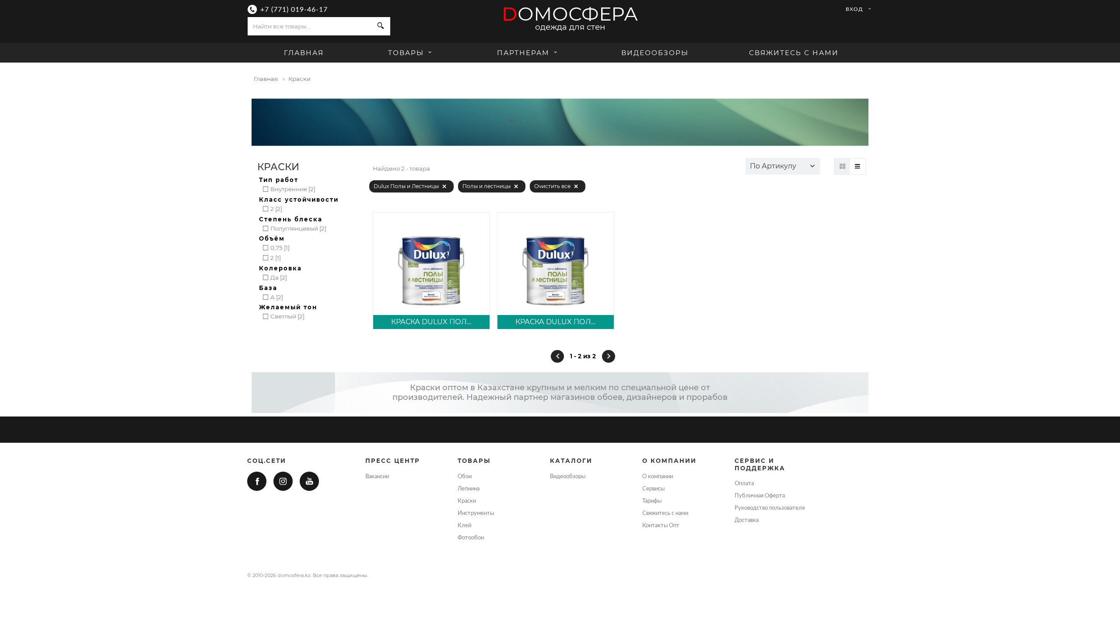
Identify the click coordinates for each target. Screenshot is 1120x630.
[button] (783, 166)
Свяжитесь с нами (794, 53)
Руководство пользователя (770, 508)
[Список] (857, 166)
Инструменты (476, 513)
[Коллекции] (842, 166)
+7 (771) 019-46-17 (294, 9)
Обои (465, 476)
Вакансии (377, 476)
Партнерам (523, 53)
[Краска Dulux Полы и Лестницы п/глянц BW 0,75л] (431, 271)
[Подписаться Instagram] (283, 481)
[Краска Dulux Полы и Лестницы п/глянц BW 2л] (555, 271)
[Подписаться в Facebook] (256, 481)
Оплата (744, 483)
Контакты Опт (660, 525)
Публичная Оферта (760, 496)
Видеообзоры (655, 53)
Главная (304, 53)
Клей (464, 525)
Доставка (747, 520)
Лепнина (469, 489)
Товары (407, 53)
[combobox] (309, 26)
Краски (467, 501)
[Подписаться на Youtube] (309, 481)
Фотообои (471, 538)
